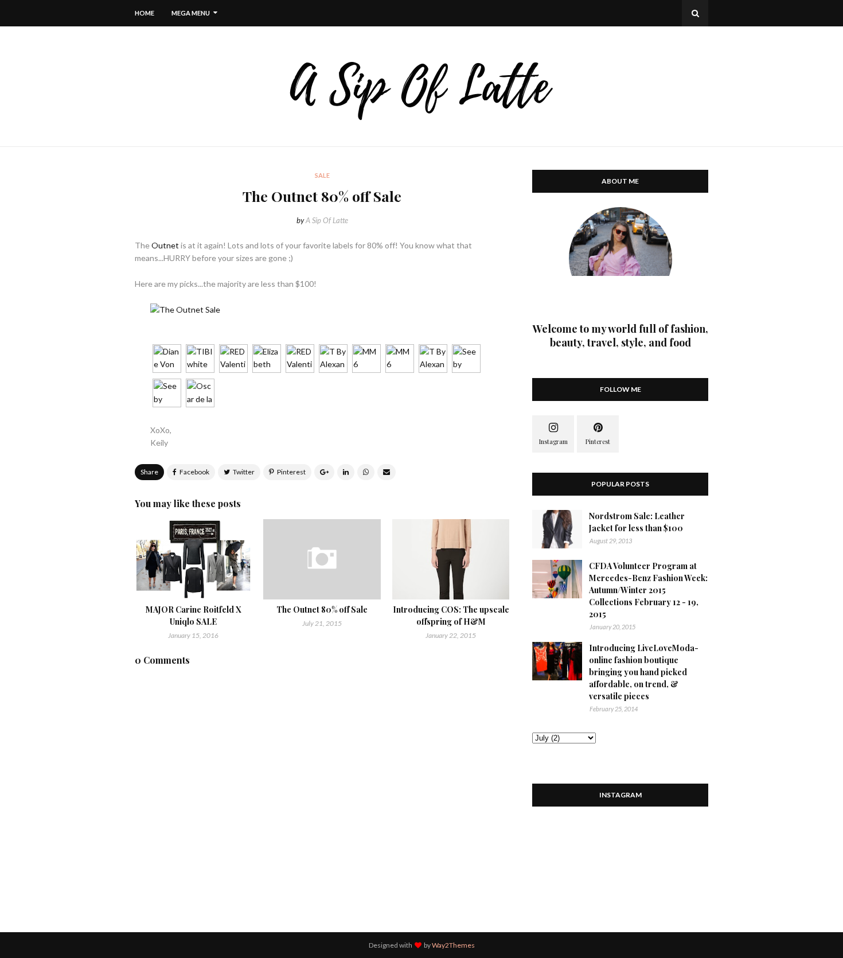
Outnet (165, 245)
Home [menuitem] (144, 13)
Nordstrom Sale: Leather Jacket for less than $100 (637, 522)
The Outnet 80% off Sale (322, 609)
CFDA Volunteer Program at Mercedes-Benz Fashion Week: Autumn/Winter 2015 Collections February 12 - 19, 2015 (648, 590)
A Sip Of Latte (327, 220)
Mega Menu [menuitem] (190, 13)
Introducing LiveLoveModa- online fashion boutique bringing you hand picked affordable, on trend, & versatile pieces (643, 672)
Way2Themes (453, 945)
